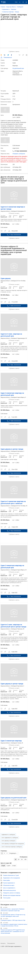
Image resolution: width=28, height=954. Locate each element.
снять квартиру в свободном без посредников (12, 843)
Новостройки (6, 880)
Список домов (6, 897)
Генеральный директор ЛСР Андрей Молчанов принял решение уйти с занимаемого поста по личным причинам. (13, 931)
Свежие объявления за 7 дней (11, 875)
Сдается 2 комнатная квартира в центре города (13, 208)
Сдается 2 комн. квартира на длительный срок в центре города (13, 626)
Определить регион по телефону (11, 892)
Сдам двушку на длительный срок (13, 797)
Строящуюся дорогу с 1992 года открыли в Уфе (13, 920)
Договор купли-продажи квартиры (11, 895)
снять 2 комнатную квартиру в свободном (11, 846)
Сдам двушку (6, 278)
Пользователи (11, 943)
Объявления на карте (8, 885)
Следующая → (13, 853)
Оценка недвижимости (9, 882)
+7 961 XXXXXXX (15, 365)
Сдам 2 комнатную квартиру (11, 741)
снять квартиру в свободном (8, 840)
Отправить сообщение (19, 153)
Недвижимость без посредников (11, 878)
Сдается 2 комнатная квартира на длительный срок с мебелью (13, 502)
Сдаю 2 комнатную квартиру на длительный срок (12, 566)
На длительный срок (18, 68)
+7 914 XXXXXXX (20, 151)
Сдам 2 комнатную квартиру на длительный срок (12, 394)
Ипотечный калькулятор (9, 890)
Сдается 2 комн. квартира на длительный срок (11, 335)
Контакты (3, 943)
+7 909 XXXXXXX (15, 305)
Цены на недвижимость (9, 887)
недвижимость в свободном (8, 834)
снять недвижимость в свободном (9, 837)
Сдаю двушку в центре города (12, 449)
